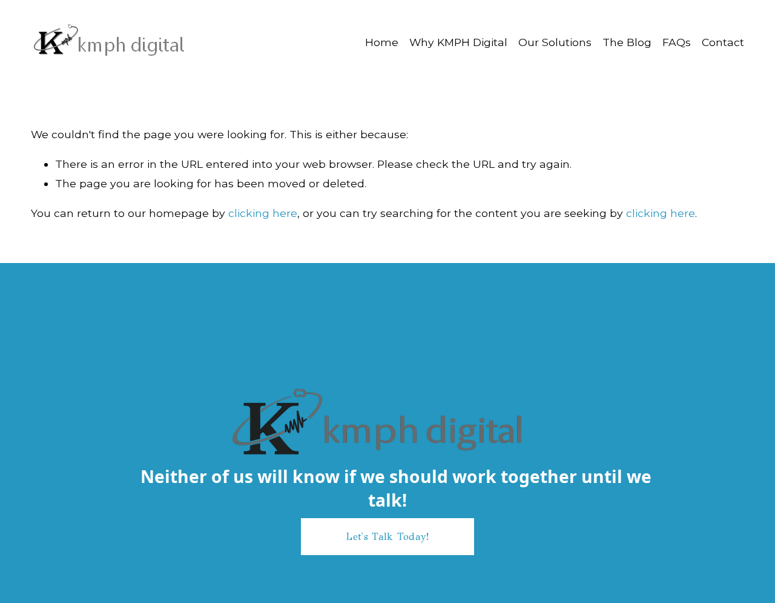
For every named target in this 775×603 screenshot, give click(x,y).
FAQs (676, 42)
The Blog (626, 42)
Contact (723, 42)
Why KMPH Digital (458, 42)
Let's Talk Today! (387, 536)
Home (381, 42)
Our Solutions (555, 42)
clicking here (262, 213)
